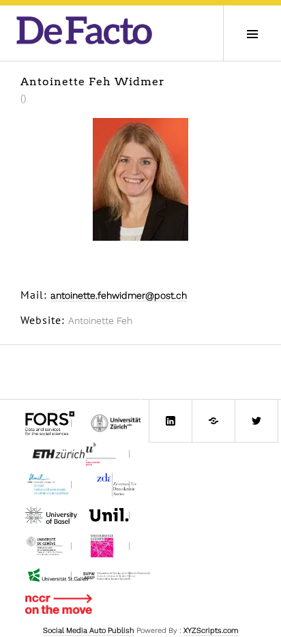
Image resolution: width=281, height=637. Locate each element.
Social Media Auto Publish (88, 630)
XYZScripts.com (211, 630)
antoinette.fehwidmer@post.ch (118, 295)
